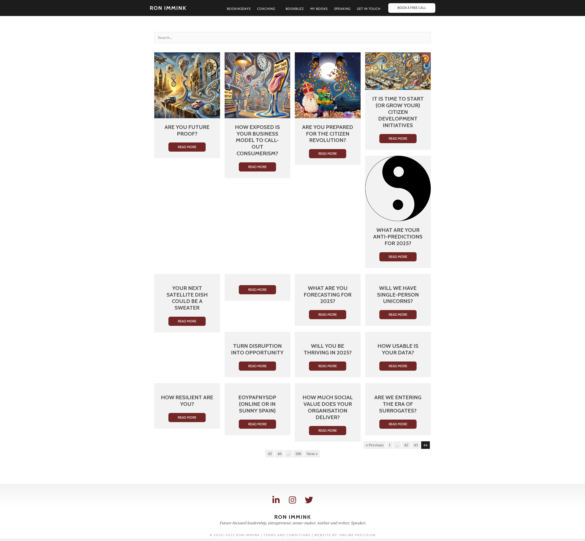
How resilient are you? (187, 400)
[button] (277, 8)
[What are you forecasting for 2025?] (328, 276)
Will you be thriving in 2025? (328, 349)
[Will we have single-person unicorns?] (398, 276)
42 (406, 445)
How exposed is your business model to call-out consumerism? (257, 140)
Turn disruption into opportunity (257, 349)
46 (279, 453)
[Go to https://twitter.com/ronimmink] (309, 500)
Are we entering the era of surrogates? (397, 404)
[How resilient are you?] (187, 385)
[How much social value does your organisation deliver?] (328, 385)
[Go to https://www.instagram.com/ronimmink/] (292, 500)
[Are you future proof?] (187, 85)
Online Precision (357, 535)
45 (270, 453)
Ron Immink (168, 8)
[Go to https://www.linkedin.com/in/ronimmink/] (276, 500)
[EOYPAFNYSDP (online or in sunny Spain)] (257, 385)
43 (416, 445)
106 (298, 453)
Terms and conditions (287, 535)
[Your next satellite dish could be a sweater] (187, 276)
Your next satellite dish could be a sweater (187, 298)
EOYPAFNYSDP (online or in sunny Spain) (257, 404)
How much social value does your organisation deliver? (328, 407)
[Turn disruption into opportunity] (257, 334)
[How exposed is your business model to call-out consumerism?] (257, 85)
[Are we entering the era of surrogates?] (398, 385)
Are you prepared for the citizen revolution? (327, 134)
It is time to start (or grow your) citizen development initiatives (398, 111)
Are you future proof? (187, 130)
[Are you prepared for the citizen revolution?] (328, 85)
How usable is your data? (398, 349)
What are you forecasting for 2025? (327, 295)
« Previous (374, 445)
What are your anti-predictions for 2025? (398, 236)
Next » (312, 453)
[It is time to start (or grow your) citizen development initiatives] (398, 70)
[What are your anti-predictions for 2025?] (398, 188)
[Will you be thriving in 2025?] (328, 334)
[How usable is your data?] (398, 334)
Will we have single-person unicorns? (398, 295)
